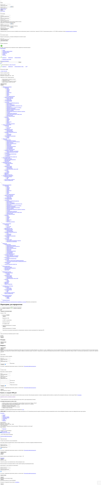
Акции (4, 50)
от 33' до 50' (9, 127)
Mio (7, 178)
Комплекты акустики (8, 228)
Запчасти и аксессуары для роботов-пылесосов (15, 260)
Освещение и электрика (9, 150)
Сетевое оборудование (9, 163)
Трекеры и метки (10, 115)
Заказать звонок (3, 452)
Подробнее (2, 413)
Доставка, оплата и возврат (7, 51)
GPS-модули (9, 287)
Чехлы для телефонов (10, 104)
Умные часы (9, 99)
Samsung (8, 89)
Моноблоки (7, 172)
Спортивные (9, 134)
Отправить (2, 364)
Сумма (24, 66)
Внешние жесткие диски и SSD (12, 278)
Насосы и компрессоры (9, 180)
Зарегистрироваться (4, 29)
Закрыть (4, 316)
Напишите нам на (5, 432)
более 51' (8, 128)
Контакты (4, 420)
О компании (5, 53)
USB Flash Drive (10, 168)
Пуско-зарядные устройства (10, 179)
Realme (8, 91)
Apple (8, 88)
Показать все (9, 92)
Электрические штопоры (11, 146)
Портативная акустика (9, 129)
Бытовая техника (8, 139)
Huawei (8, 94)
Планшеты (6, 117)
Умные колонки (9, 130)
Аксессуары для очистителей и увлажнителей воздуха (16, 261)
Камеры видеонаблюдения (11, 153)
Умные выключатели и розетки (12, 256)
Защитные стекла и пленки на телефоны (14, 107)
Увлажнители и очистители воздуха (13, 141)
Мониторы (7, 173)
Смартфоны (7, 87)
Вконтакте (4, 428)
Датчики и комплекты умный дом (11, 156)
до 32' (8, 126)
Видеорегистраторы (8, 176)
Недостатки (12, 382)
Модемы (8, 165)
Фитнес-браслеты (10, 98)
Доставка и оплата (6, 416)
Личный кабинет (17, 57)
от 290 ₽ (7, 315)
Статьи (4, 419)
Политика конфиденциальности (6, 436)
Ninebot (8, 298)
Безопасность (7, 257)
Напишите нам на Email (7, 59)
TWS (8, 133)
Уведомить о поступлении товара (6, 311)
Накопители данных (8, 166)
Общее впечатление (13, 384)
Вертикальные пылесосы (11, 140)
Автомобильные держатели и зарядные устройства (16, 111)
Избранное (10, 57)
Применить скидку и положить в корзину (7, 396)
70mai (8, 177)
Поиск (20, 62)
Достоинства (12, 380)
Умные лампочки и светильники (12, 151)
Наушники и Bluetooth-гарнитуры (13, 102)
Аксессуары (7, 161)
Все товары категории (11, 96)
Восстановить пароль (4, 40)
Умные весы (9, 145)
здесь (23, 409)
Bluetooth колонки (10, 131)
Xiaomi (8, 90)
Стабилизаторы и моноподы (12, 113)
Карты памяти (9, 103)
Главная (4, 414)
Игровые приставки (8, 158)
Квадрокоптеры (7, 160)
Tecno (8, 95)
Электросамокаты (8, 296)
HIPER (8, 297)
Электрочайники (10, 147)
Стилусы (8, 112)
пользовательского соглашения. (71, 31)
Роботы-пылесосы (10, 142)
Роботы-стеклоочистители (11, 143)
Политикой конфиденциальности (30, 366)
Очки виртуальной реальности (10, 159)
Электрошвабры (10, 148)
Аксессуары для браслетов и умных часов (14, 114)
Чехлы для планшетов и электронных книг (14, 105)
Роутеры (8, 164)
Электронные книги (8, 100)
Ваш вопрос (12, 363)
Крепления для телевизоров (12, 241)
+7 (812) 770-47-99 (12, 64)
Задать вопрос (3, 347)
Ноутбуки (6, 279)
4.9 (0, 63)
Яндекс (8, 137)
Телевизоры (7, 125)
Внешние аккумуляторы (11, 108)
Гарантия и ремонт (6, 52)
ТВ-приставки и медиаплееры (10, 235)
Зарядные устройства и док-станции (13, 109)
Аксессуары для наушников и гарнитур (14, 240)
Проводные (9, 234)
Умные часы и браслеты (9, 97)
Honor (8, 93)
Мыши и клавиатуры (8, 174)
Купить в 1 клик (3, 475)
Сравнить (4, 57)
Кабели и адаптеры (10, 110)
